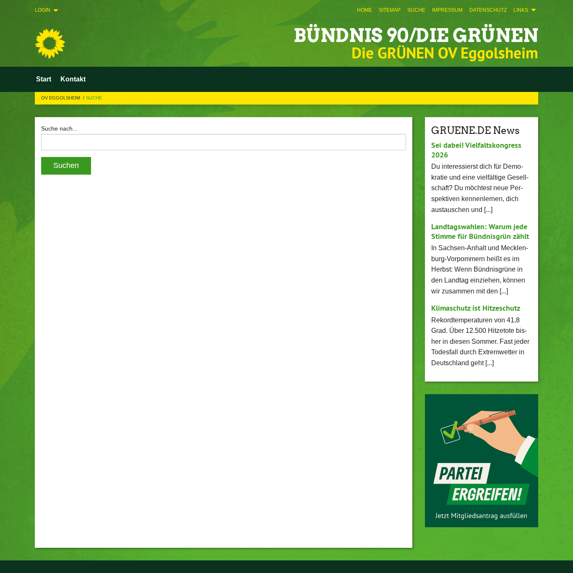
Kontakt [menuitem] (73, 79)
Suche (416, 10)
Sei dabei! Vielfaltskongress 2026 (476, 150)
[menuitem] (364, 10)
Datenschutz (488, 10)
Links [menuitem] (520, 10)
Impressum (447, 10)
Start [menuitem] (43, 79)
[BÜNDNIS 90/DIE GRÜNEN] (50, 44)
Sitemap (390, 10)
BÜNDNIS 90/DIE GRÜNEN (416, 35)
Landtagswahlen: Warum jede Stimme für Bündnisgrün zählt (480, 231)
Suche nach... (59, 128)
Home (364, 10)
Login (42, 10)
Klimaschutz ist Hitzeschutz (475, 308)
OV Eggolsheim (61, 97)
